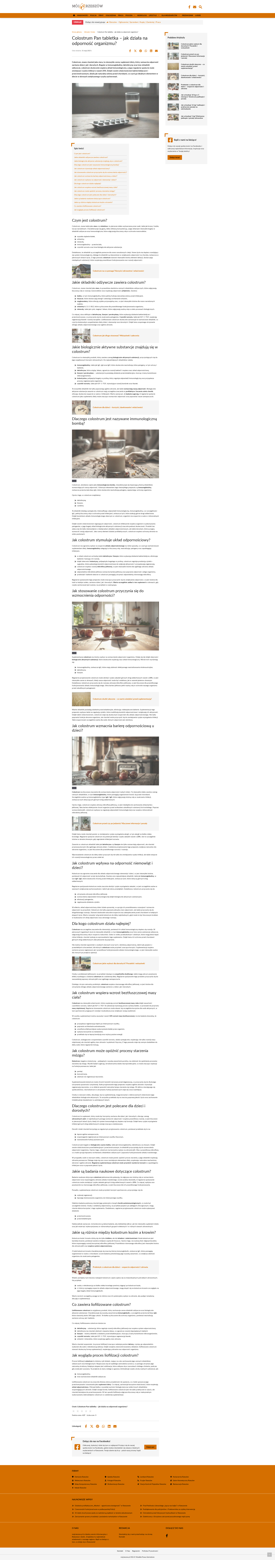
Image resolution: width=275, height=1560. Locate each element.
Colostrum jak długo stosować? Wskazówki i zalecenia (116, 336)
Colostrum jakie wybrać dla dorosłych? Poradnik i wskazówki (119, 964)
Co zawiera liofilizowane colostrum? (87, 206)
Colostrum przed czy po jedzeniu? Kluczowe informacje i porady (120, 824)
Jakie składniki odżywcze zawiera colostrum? (91, 157)
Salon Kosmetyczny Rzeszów (184, 1480)
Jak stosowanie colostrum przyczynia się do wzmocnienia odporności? (100, 172)
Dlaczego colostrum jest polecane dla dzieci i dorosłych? (95, 195)
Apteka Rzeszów (113, 1477)
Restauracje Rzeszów (181, 1484)
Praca (120, 15)
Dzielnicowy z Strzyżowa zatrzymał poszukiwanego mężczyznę (166, 1516)
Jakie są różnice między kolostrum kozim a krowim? (93, 202)
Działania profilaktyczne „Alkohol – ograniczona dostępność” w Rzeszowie (103, 1506)
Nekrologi (142, 15)
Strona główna (77, 32)
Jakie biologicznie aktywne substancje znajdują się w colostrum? (98, 161)
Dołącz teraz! (175, 157)
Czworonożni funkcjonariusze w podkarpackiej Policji (95, 1509)
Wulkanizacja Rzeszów (115, 1484)
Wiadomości (82, 15)
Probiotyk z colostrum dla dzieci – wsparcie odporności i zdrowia (120, 1267)
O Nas (127, 1551)
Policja (93, 15)
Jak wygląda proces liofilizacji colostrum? (89, 210)
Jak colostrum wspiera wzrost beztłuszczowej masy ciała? (96, 187)
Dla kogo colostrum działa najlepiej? (87, 183)
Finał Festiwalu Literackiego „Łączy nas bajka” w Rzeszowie (165, 1506)
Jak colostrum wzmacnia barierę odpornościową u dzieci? (95, 176)
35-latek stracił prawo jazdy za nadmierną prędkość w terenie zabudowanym (103, 1513)
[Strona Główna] (74, 15)
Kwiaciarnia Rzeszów (181, 1477)
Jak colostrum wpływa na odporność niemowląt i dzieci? (95, 180)
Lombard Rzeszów (147, 1477)
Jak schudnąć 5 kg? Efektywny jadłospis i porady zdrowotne (192, 117)
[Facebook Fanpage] (188, 7)
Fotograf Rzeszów (114, 1480)
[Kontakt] (194, 7)
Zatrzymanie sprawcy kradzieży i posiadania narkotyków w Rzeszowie (101, 1516)
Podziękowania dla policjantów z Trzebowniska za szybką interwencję (169, 1509)
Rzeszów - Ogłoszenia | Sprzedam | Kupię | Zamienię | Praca (135, 22)
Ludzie (198, 15)
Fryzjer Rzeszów (146, 1480)
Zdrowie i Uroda (89, 32)
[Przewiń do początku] (269, 1555)
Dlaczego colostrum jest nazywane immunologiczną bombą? (96, 165)
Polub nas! (150, 1447)
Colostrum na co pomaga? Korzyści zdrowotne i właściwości (118, 271)
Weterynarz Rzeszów (82, 1480)
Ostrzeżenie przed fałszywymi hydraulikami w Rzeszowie (164, 1513)
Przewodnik (187, 15)
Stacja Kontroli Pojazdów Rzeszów (153, 1484)
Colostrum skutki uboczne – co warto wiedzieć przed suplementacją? (122, 699)
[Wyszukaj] (200, 6)
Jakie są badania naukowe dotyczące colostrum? (92, 198)
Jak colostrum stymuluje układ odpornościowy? (92, 168)
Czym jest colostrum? (82, 153)
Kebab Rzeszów (80, 1488)
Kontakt (122, 1537)
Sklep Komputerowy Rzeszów (86, 1484)
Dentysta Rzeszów (82, 1477)
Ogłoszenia (111, 15)
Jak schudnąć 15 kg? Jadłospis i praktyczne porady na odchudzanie (193, 107)
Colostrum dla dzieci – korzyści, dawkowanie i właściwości (118, 407)
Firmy (101, 15)
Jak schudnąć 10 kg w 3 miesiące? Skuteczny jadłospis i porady (193, 97)
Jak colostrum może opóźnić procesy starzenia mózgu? (94, 191)
